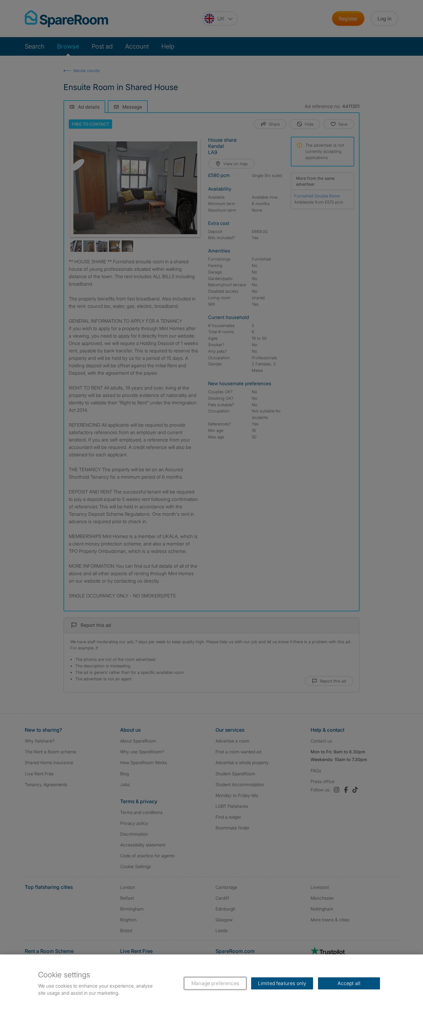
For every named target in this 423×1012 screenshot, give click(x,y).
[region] (211, 983)
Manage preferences (215, 983)
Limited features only (282, 983)
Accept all (349, 983)
